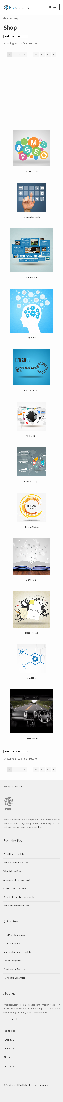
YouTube (8, 1039)
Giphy (6, 1057)
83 (48, 54)
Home (9, 18)
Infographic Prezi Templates (17, 951)
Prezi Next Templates (14, 854)
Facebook (9, 1030)
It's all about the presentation (32, 1084)
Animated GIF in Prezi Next (16, 879)
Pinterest (9, 1066)
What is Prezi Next (12, 871)
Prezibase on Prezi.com (15, 969)
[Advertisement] (31, 93)
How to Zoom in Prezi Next (16, 862)
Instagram (9, 1048)
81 (36, 54)
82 (42, 54)
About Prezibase (11, 943)
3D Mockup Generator (14, 977)
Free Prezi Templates (14, 934)
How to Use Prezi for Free (16, 905)
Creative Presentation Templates (20, 897)
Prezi (40, 827)
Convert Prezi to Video (14, 888)
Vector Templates (12, 960)
